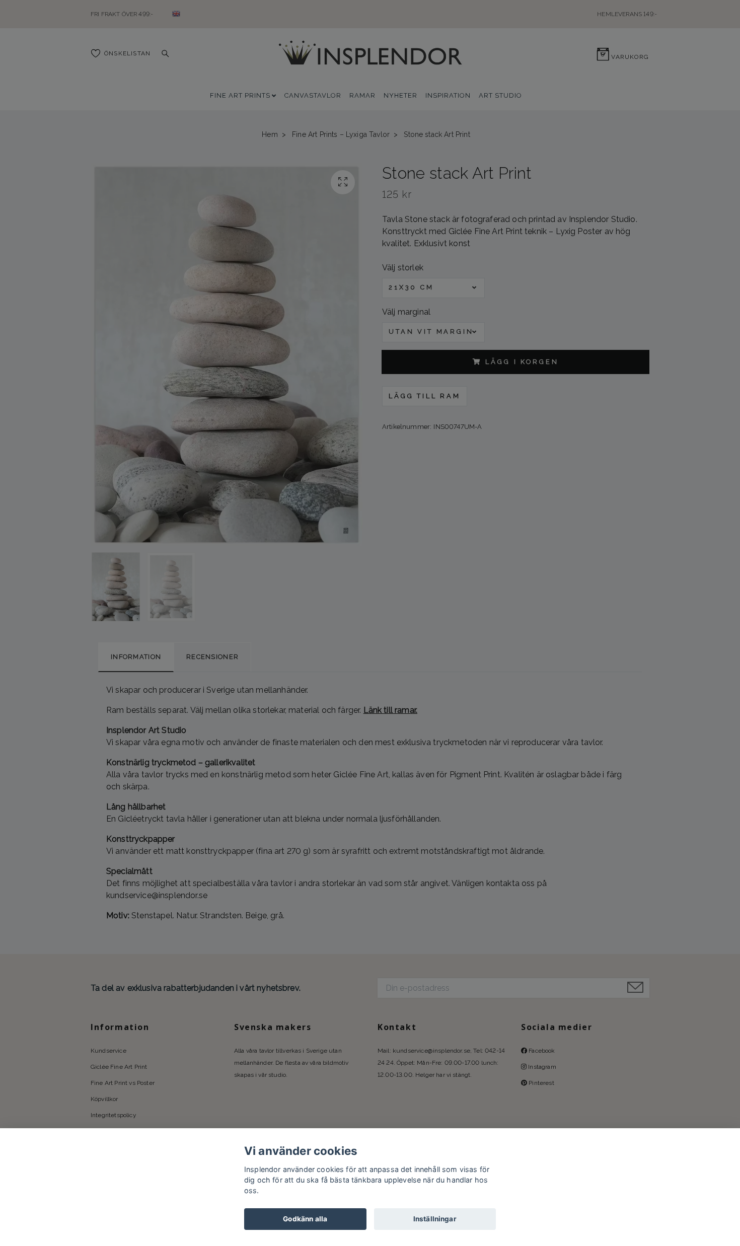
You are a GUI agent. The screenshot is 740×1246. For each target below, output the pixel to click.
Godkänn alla (305, 1219)
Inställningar (435, 1219)
